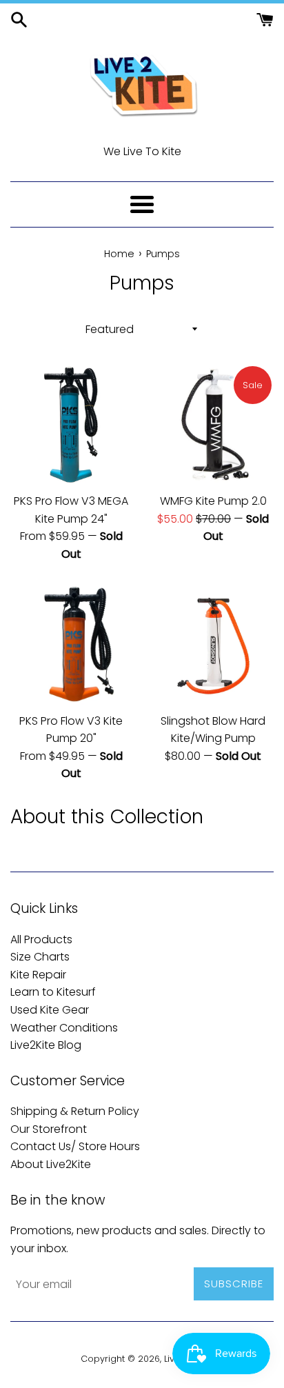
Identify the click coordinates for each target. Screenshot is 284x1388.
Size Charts (40, 957)
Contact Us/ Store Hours (75, 1146)
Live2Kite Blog (45, 1045)
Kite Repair (38, 975)
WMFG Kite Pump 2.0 (213, 501)
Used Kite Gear (49, 1010)
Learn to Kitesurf (53, 992)
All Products (41, 939)
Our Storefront (48, 1129)
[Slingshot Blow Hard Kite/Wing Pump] (213, 644)
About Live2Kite (50, 1164)
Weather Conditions (64, 1028)
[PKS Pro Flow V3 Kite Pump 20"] (71, 644)
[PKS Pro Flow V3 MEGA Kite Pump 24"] (71, 424)
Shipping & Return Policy (74, 1111)
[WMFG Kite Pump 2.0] (213, 424)
